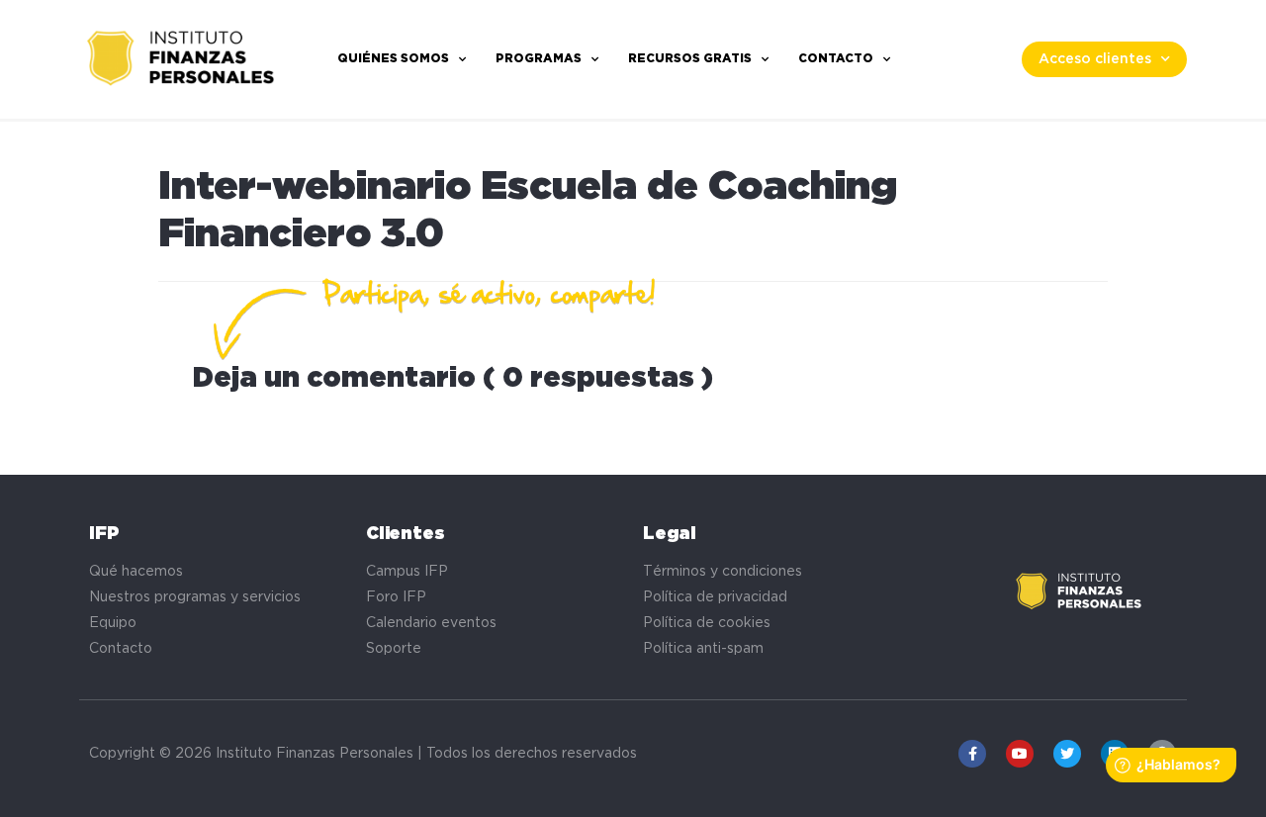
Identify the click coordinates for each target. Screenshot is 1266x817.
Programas (539, 58)
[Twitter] (1067, 754)
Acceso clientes (1095, 59)
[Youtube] (1020, 754)
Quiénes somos (393, 58)
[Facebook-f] (972, 754)
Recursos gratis (690, 58)
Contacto (835, 58)
